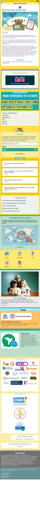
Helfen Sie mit (4, 470)
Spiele (7, 258)
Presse (20, 469)
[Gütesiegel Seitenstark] (20, 401)
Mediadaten (25, 469)
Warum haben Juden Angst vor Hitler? (10, 208)
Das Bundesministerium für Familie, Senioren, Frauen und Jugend (15, 456)
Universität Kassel (24, 457)
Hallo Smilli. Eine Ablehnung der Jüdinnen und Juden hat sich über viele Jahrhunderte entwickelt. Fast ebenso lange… (6, 181)
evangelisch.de (4, 474)
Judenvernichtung (28, 61)
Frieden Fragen (25, 333)
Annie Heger (20, 446)
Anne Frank (4, 123)
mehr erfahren (5, 326)
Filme (19, 267)
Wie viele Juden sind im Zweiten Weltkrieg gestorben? (14, 200)
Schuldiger (8, 61)
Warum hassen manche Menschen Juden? (13, 180)
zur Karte (20, 247)
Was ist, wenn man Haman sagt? (9, 205)
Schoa (3, 119)
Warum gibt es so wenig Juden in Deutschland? (14, 163)
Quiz (32, 258)
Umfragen (20, 258)
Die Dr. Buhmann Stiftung (10, 460)
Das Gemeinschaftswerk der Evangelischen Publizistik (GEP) (14, 455)
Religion (4, 147)
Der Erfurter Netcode (14, 465)
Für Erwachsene (32, 469)
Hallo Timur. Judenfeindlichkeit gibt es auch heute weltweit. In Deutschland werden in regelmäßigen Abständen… (6, 190)
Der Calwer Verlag (9, 461)
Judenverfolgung (15, 61)
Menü (38, 1)
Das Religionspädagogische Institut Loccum (16, 462)
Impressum (3, 469)
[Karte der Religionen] (20, 235)
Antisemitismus (5, 63)
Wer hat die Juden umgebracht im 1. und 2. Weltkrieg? (14, 203)
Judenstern (4, 121)
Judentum (20, 7)
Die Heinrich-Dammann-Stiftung (13, 458)
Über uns (16, 469)
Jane (7, 33)
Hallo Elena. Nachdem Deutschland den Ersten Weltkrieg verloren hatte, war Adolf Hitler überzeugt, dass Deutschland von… (6, 174)
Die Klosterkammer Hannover (23, 460)
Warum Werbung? (20, 73)
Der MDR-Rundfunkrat (11, 463)
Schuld (3, 61)
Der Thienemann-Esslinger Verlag (22, 461)
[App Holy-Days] (20, 309)
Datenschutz (9, 469)
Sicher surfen (12, 470)
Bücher (7, 267)
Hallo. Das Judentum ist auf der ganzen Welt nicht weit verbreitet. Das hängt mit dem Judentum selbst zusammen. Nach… (6, 165)
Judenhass (21, 61)
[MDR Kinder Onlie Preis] (20, 426)
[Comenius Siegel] (20, 414)
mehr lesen (4, 305)
